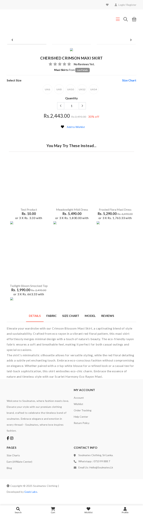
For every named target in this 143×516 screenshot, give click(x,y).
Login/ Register (127, 4)
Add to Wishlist (76, 126)
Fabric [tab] (51, 315)
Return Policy (81, 423)
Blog (9, 468)
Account (79, 397)
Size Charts (13, 455)
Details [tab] (35, 315)
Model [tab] (90, 315)
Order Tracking (82, 410)
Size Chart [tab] (70, 315)
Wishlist (78, 404)
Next (131, 40)
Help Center (81, 416)
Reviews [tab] (107, 315)
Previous (12, 40)
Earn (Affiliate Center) (19, 461)
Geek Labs (30, 491)
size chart (129, 80)
